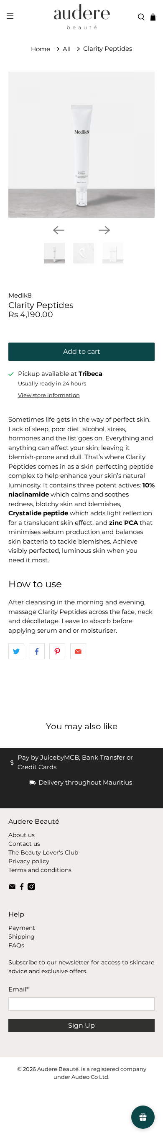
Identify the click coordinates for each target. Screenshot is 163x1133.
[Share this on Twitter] (16, 651)
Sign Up (81, 1025)
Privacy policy (28, 861)
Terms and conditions (39, 870)
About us (21, 835)
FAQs (16, 945)
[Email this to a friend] (78, 651)
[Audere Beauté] (81, 17)
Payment (21, 928)
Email (18, 989)
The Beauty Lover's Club (43, 852)
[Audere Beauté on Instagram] (31, 888)
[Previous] (58, 230)
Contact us (24, 843)
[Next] (104, 230)
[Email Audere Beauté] (12, 888)
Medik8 (20, 295)
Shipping (21, 936)
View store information (49, 395)
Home (40, 49)
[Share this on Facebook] (37, 651)
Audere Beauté (58, 1069)
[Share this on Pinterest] (57, 651)
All (67, 49)
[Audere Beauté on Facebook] (21, 888)
